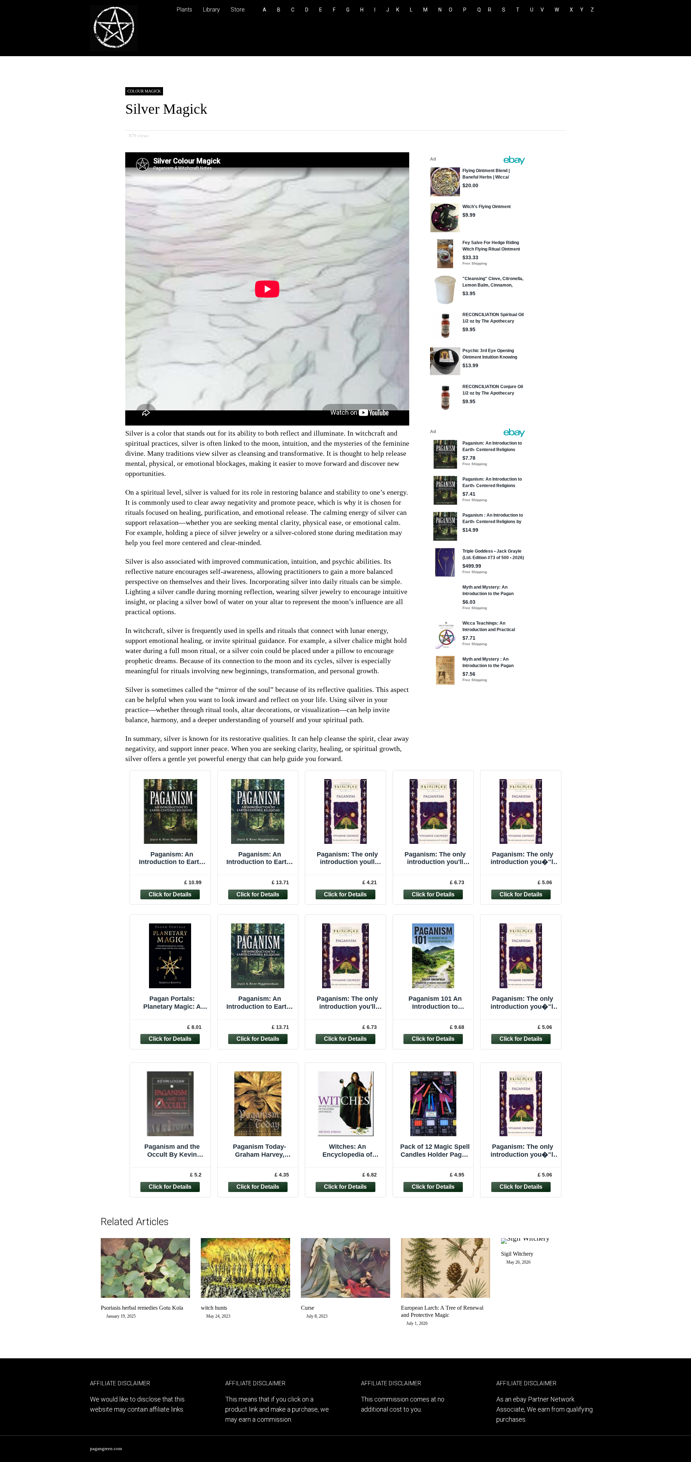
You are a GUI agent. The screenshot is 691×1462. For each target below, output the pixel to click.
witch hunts (214, 1308)
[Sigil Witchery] (525, 1238)
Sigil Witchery (517, 1254)
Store (238, 9)
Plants (184, 9)
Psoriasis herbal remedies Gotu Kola (142, 1308)
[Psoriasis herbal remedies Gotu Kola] (145, 1295)
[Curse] (345, 1295)
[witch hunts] (245, 1295)
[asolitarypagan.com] (113, 49)
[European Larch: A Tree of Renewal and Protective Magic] (445, 1295)
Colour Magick (144, 91)
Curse (307, 1308)
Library (211, 9)
